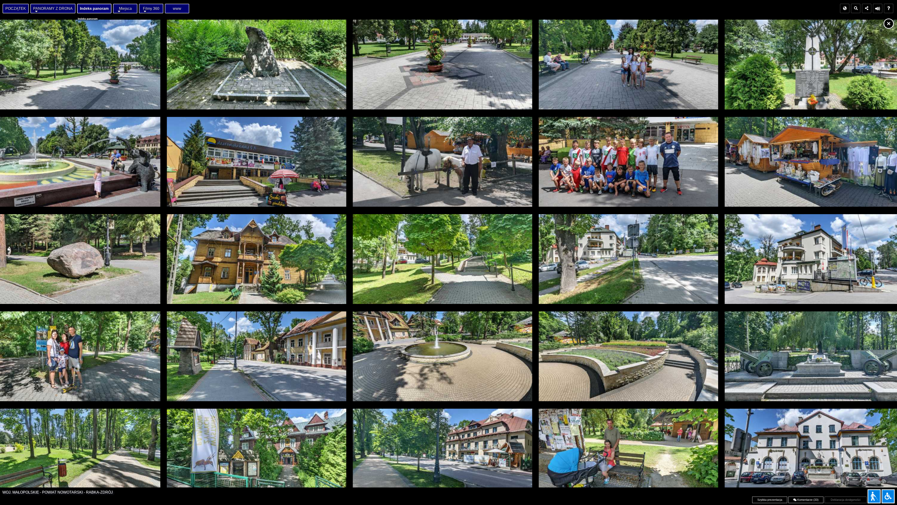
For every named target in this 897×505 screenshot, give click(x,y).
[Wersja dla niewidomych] (874, 496)
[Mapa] (844, 8)
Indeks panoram (94, 9)
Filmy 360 (151, 9)
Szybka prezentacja (769, 499)
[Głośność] (877, 8)
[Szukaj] (855, 8)
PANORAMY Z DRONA (53, 9)
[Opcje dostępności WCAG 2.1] (888, 496)
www (177, 9)
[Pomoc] (888, 8)
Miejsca (125, 9)
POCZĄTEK (15, 9)
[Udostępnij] (866, 8)
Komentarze (808, 499)
